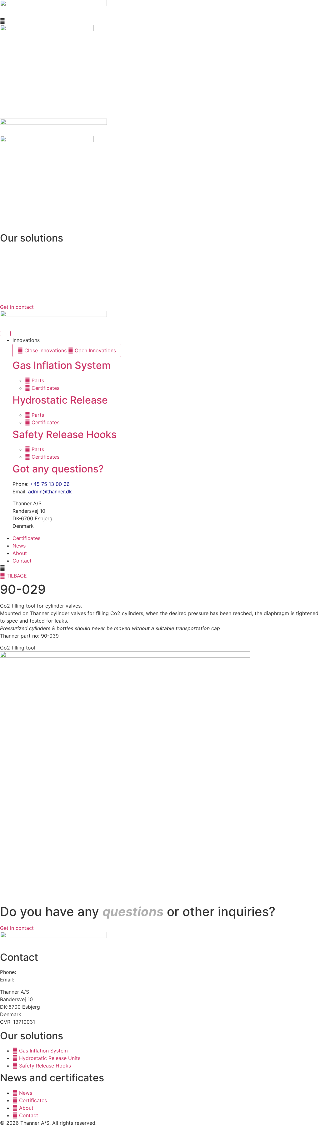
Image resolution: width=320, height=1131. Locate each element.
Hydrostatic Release (60, 400)
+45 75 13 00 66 (50, 484)
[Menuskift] (5, 333)
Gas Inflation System (61, 365)
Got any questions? (58, 469)
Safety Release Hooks (64, 434)
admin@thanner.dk (50, 491)
